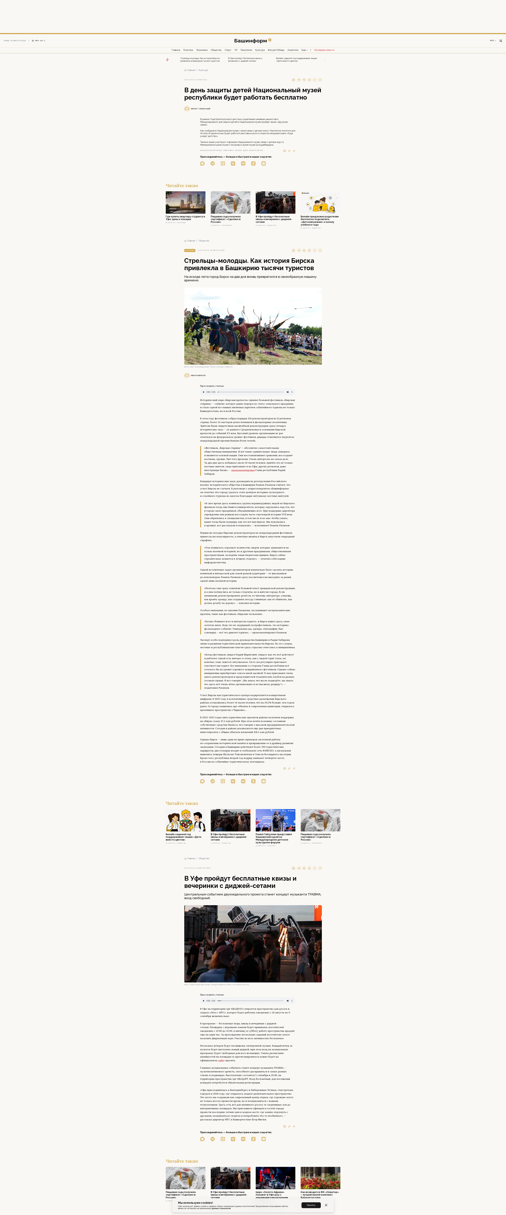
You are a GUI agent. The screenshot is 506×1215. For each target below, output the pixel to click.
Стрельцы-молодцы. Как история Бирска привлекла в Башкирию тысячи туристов (200, 59)
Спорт (228, 50)
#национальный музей (211, 150)
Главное (176, 50)
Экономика (202, 50)
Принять (311, 1205)
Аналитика (292, 50)
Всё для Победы (276, 50)
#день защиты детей (253, 150)
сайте (221, 1060)
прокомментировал (243, 470)
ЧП (235, 50)
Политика (188, 50)
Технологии (246, 50)
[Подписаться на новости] (263, 163)
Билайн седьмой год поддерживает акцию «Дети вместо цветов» (296, 59)
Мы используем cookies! (195, 1202)
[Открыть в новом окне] (202, 163)
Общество (216, 50)
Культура (260, 50)
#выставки (228, 150)
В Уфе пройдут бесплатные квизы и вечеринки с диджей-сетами (245, 59)
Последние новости (324, 50)
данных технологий (221, 1208)
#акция (238, 150)
